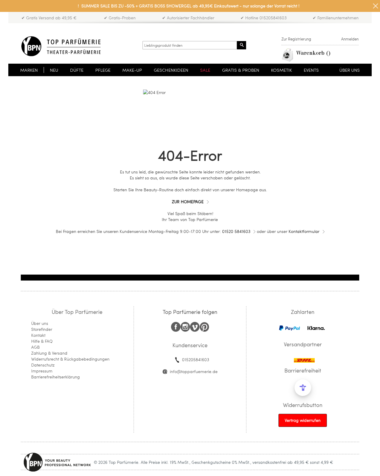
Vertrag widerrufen (303, 420)
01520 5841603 (236, 231)
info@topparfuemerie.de (194, 371)
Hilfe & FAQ (42, 341)
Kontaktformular (304, 231)
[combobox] (189, 45)
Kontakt (38, 335)
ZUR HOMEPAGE (188, 201)
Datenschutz (43, 365)
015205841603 (195, 359)
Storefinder (41, 329)
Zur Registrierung (296, 39)
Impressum (42, 371)
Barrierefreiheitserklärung (55, 377)
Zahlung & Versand (49, 353)
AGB (35, 347)
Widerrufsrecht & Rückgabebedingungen (70, 359)
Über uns (39, 323)
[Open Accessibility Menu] (302, 387)
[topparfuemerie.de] (61, 46)
